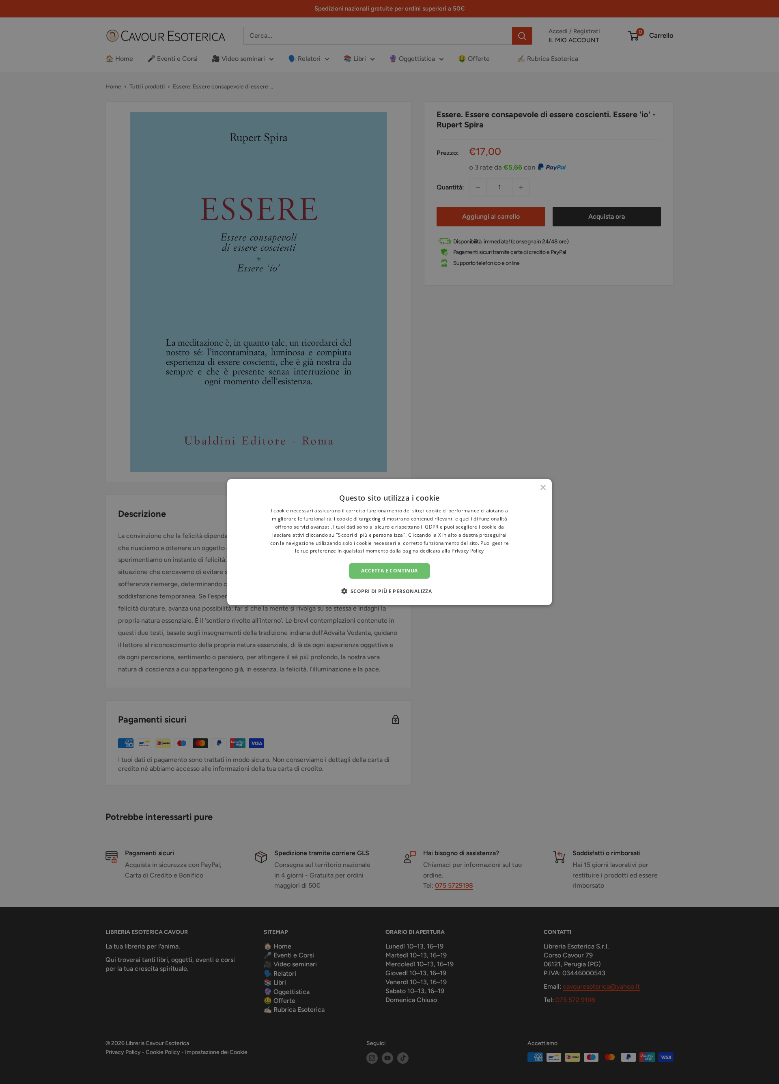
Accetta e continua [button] (389, 570)
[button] (389, 591)
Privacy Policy (468, 550)
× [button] (543, 488)
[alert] (389, 542)
